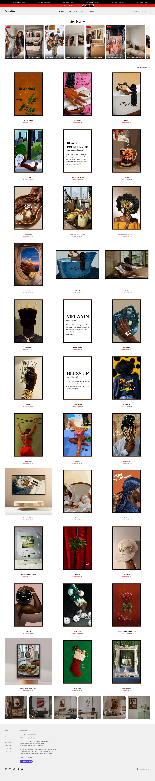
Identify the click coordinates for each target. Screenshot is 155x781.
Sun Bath (77, 461)
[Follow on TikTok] (26, 769)
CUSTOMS (72, 11)
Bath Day (28, 177)
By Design (126, 517)
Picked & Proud (28, 347)
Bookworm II (77, 120)
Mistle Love (77, 574)
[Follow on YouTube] (22, 769)
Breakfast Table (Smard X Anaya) (28, 688)
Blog (6, 736)
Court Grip (28, 631)
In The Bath (126, 290)
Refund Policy (8, 748)
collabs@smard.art (31, 737)
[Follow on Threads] (14, 769)
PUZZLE (82, 11)
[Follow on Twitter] (6, 769)
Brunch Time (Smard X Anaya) (77, 234)
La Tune (28, 404)
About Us (7, 739)
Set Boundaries (126, 404)
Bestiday (77, 517)
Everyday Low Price (15, 2)
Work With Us (8, 742)
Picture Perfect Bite (126, 688)
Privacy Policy (8, 751)
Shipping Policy (8, 745)
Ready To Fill (77, 688)
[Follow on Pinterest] (18, 769)
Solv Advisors (29, 757)
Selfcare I (126, 120)
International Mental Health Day (126, 234)
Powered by (23, 757)
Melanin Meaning (77, 347)
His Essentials (126, 347)
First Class (28, 290)
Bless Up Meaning (77, 404)
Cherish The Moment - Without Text (127, 631)
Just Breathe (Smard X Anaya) (28, 574)
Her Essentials (28, 234)
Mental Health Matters (28, 517)
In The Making (126, 461)
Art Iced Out (126, 574)
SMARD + (92, 11)
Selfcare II (77, 290)
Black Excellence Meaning (77, 177)
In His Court (77, 631)
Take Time (126, 177)
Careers (6, 734)
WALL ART (62, 11)
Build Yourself (28, 461)
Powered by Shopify (17, 775)
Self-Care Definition (28, 120)
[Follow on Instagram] (10, 769)
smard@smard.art (32, 734)
